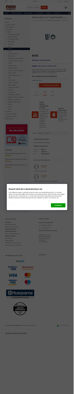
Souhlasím (58, 205)
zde (58, 198)
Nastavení (12, 204)
